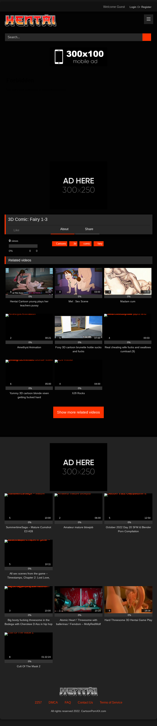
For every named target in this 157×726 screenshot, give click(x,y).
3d (75, 243)
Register (146, 6)
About (64, 229)
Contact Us (85, 702)
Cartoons (61, 243)
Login (133, 6)
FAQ (68, 702)
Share (88, 229)
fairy (100, 243)
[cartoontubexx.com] (78, 21)
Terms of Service (111, 702)
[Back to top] (145, 714)
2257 (38, 702)
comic (86, 243)
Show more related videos (78, 412)
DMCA (53, 702)
